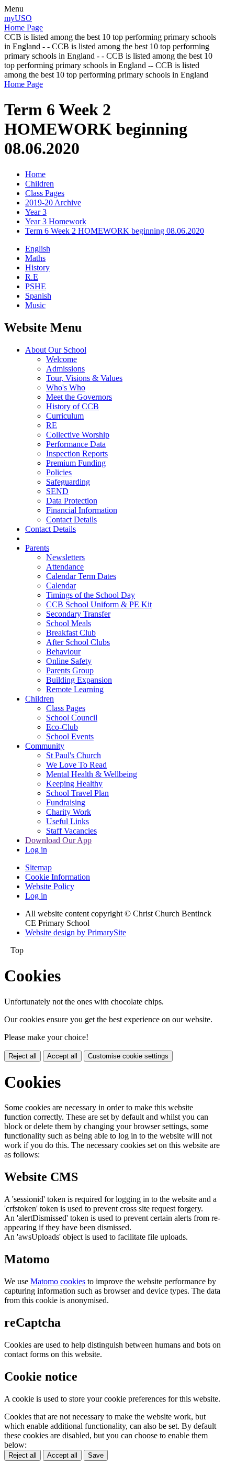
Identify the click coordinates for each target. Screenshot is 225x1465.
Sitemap (38, 867)
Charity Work (68, 811)
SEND (57, 491)
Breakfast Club (71, 632)
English (37, 248)
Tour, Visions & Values (84, 378)
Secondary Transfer (78, 613)
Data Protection (71, 500)
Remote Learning (75, 689)
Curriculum (65, 415)
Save (96, 1455)
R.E (31, 276)
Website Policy (49, 886)
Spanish (38, 295)
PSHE (35, 286)
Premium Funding (76, 462)
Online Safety (69, 661)
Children (39, 183)
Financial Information (81, 510)
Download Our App (58, 840)
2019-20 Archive (53, 202)
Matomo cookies (57, 1281)
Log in (36, 849)
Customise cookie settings (128, 1056)
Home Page (23, 27)
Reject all (22, 1056)
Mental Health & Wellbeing (91, 774)
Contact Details (71, 519)
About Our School (55, 349)
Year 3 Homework (55, 221)
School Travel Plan (77, 793)
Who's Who (65, 387)
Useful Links (67, 821)
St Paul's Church (73, 755)
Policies (59, 472)
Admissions (65, 368)
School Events (70, 736)
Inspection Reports (77, 453)
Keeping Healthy (74, 783)
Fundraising (65, 802)
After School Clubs (78, 642)
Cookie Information (57, 876)
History (37, 267)
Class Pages (44, 193)
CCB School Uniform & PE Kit (99, 604)
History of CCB (72, 406)
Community (44, 745)
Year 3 (36, 211)
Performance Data (76, 444)
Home (35, 174)
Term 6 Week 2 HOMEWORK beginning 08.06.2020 (114, 230)
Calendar (61, 585)
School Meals (68, 623)
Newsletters (65, 557)
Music (35, 305)
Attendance (65, 566)
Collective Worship (77, 434)
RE (51, 425)
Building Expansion (79, 679)
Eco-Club (62, 727)
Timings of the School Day (90, 595)
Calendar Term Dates (81, 576)
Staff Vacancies (71, 830)
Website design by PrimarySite (75, 932)
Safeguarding (68, 481)
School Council (71, 717)
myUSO (18, 18)
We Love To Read (76, 764)
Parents (37, 547)
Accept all (62, 1056)
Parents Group (70, 670)
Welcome (61, 359)
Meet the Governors (79, 396)
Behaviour (63, 651)
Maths (35, 258)
